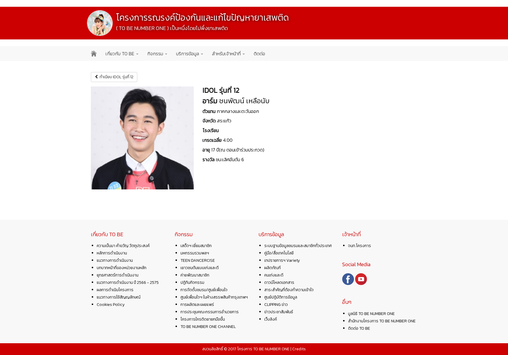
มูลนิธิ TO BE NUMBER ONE (371, 314)
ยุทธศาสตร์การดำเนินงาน (117, 275)
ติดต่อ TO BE (359, 328)
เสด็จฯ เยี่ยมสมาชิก (196, 246)
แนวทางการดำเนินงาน (115, 260)
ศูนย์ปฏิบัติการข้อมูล (280, 297)
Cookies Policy (111, 304)
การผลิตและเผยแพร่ (197, 304)
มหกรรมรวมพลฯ (195, 253)
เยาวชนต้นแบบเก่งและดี (200, 268)
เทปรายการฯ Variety (282, 260)
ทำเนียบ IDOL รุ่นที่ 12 (116, 77)
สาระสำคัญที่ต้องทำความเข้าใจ (289, 290)
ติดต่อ (259, 53)
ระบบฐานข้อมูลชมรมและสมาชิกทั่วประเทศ (298, 246)
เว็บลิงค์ (270, 319)
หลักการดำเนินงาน (112, 253)
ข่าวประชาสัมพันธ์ (278, 312)
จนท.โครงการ (359, 246)
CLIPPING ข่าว (276, 304)
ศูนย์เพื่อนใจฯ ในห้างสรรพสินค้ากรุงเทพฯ (214, 297)
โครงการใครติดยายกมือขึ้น (203, 319)
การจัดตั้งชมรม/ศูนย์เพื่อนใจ (204, 290)
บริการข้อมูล (188, 53)
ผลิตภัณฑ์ (272, 268)
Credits (299, 349)
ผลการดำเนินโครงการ (115, 290)
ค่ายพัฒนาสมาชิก (195, 275)
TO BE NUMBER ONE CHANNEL (208, 327)
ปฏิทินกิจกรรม (192, 282)
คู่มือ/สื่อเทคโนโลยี (279, 253)
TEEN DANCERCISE (198, 260)
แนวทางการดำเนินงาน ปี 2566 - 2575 (128, 282)
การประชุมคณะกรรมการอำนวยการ (210, 312)
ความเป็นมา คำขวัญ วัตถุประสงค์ (123, 246)
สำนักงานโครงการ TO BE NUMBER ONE (382, 321)
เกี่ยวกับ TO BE (121, 53)
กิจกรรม (155, 53)
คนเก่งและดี (273, 275)
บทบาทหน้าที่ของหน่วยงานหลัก (121, 268)
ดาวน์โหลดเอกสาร (279, 282)
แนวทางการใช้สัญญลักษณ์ (119, 297)
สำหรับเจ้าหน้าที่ (227, 53)
